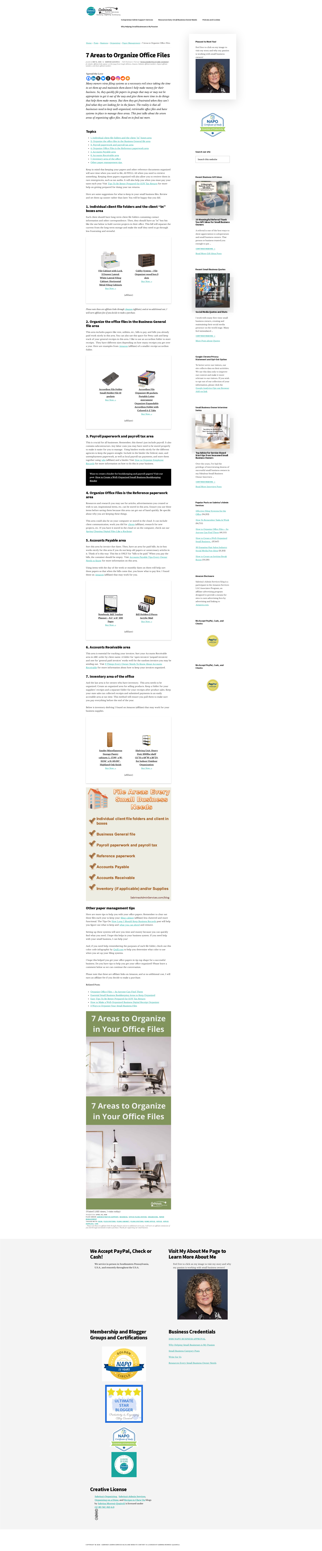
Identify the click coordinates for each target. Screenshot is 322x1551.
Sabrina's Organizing (106, 1496)
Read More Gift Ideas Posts (209, 253)
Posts (96, 43)
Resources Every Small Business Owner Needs (192, 1363)
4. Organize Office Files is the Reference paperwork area (120, 148)
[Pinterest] (113, 78)
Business (104, 43)
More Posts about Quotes (208, 341)
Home (89, 43)
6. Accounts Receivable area (105, 155)
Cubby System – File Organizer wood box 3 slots (146, 274)
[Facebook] (88, 78)
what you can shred (129, 925)
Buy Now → (110, 288)
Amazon (129, 309)
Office (159, 1221)
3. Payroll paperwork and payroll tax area (112, 145)
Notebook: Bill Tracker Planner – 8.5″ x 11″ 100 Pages (110, 618)
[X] (98, 78)
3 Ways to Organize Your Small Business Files (113, 1006)
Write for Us (175, 1357)
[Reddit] (123, 78)
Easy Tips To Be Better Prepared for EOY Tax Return (117, 998)
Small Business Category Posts (184, 1351)
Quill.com (118, 949)
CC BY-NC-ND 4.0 (104, 1507)
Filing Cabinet (123, 1221)
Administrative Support (107, 1217)
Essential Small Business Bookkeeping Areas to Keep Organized (122, 995)
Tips (96, 1224)
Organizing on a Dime (106, 1500)
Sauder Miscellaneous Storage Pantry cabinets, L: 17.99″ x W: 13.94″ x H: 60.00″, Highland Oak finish (110, 757)
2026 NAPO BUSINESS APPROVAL (187, 1339)
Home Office (150, 1221)
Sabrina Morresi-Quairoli (111, 1503)
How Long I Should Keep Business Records (134, 921)
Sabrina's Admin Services (132, 1496)
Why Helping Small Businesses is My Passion (192, 1345)
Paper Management (131, 43)
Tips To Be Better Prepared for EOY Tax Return (132, 183)
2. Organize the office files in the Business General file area (120, 141)
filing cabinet (127, 918)
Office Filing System (138, 1217)
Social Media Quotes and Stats (211, 311)
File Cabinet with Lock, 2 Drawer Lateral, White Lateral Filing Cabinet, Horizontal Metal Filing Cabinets (110, 278)
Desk (100, 1221)
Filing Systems (136, 1221)
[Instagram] (118, 78)
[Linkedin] (93, 78)
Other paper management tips (107, 162)
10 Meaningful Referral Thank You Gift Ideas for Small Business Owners (212, 222)
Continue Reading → (205, 249)
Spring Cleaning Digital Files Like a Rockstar (109, 531)
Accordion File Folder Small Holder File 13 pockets (110, 393)
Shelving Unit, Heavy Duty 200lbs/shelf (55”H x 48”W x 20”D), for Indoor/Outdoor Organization (146, 757)
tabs (104, 460)
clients (131, 524)
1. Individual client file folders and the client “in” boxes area (121, 138)
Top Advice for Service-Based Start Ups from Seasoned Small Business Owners (211, 455)
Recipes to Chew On (134, 1500)
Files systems (109, 1221)
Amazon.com (202, 605)
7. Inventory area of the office (106, 159)
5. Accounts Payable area (103, 152)
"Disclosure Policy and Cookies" (154, 62)
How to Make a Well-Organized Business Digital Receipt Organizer (124, 1002)
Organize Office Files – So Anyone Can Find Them (116, 991)
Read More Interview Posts (209, 486)
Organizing (115, 43)
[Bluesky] (103, 78)
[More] (128, 78)
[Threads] (108, 78)
